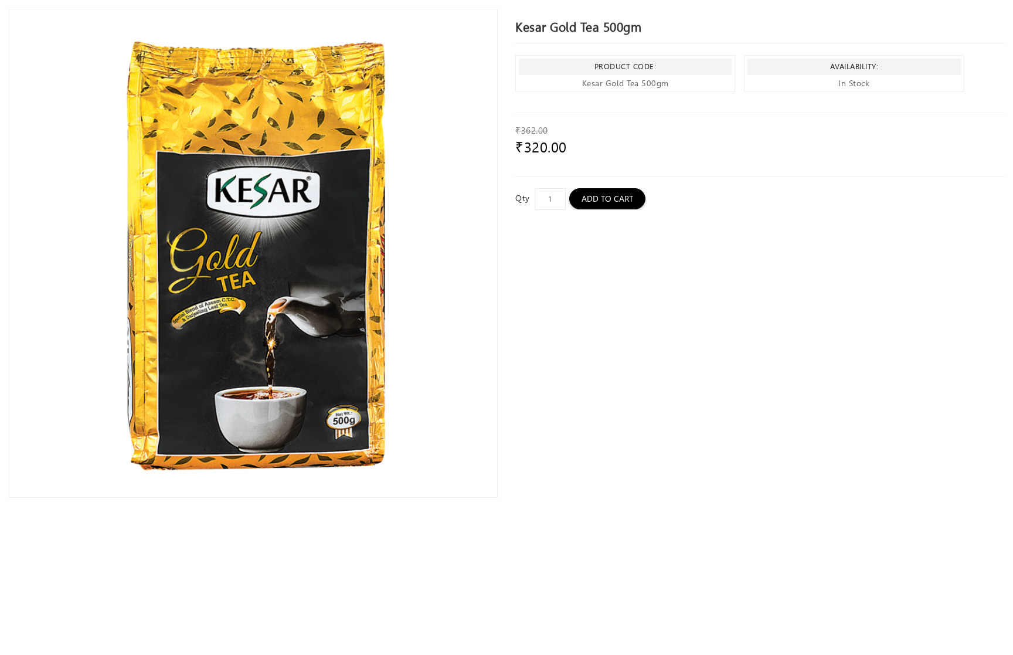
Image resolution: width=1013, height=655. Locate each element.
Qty (522, 198)
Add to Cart (607, 198)
